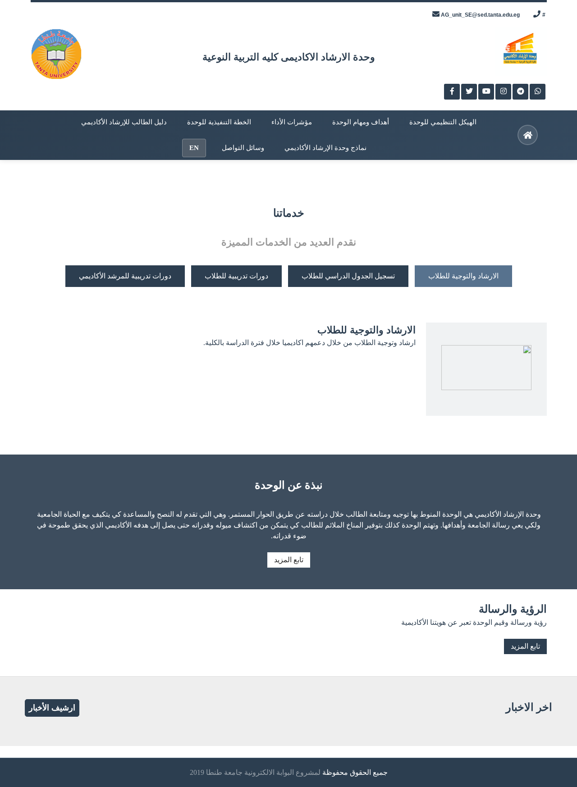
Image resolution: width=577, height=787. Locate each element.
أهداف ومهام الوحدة (360, 122)
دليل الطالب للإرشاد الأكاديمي (124, 122)
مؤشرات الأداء (291, 122)
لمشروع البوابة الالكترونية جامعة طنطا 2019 (255, 772)
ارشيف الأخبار (52, 707)
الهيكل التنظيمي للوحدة (442, 122)
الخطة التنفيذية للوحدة (219, 122)
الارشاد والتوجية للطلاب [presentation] (463, 276)
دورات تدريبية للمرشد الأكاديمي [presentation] (125, 276)
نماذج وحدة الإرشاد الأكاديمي (325, 147)
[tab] (463, 276)
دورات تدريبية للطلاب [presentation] (236, 276)
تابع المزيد (288, 560)
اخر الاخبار (529, 707)
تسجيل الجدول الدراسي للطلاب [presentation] (348, 276)
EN (194, 147)
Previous (9, 180)
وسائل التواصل (243, 147)
